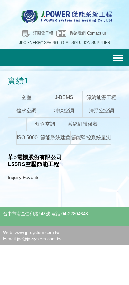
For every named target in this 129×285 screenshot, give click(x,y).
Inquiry (15, 177)
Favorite (31, 177)
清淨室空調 (101, 110)
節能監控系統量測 (91, 137)
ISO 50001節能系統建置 (43, 137)
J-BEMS (64, 97)
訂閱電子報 (43, 33)
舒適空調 (45, 124)
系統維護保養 (83, 124)
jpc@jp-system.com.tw (39, 238)
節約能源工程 (101, 97)
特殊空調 (64, 110)
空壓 (26, 97)
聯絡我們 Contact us (88, 33)
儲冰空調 (26, 110)
